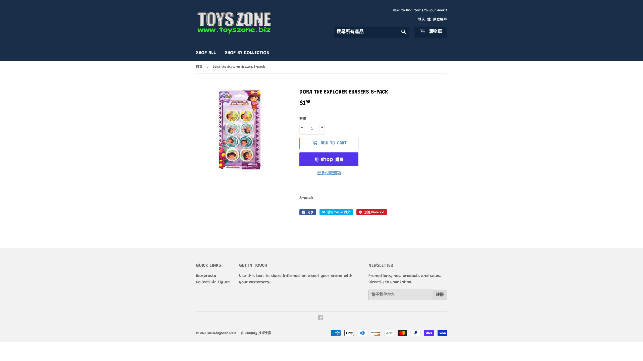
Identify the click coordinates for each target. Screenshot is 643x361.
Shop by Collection (247, 53)
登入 (421, 20)
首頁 (199, 66)
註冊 (440, 295)
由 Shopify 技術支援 (256, 333)
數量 (302, 119)
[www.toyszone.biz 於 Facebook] (320, 319)
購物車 (434, 32)
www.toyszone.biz (221, 333)
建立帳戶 (440, 20)
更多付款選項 (329, 173)
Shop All (206, 53)
